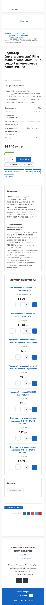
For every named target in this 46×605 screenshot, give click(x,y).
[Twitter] (36, 513)
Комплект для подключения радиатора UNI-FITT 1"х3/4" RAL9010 (23, 450)
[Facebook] (28, 513)
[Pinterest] (40, 513)
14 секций (9, 177)
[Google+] (32, 513)
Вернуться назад (15, 507)
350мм (29, 172)
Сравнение (12, 164)
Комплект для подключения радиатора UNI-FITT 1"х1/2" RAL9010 (23, 421)
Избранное (28, 164)
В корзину (24, 159)
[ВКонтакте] (24, 513)
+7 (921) (23, 558)
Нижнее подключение (14, 172)
